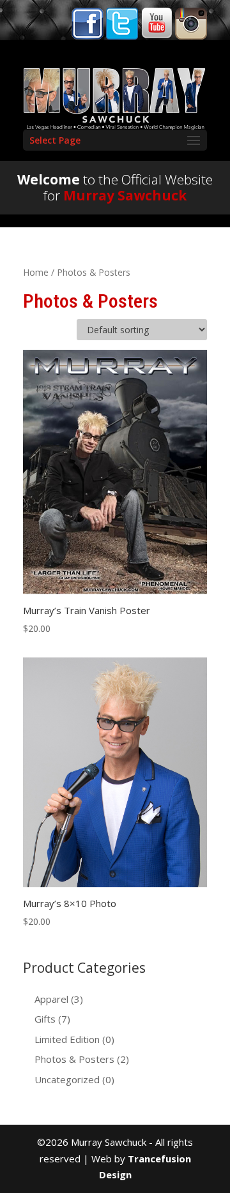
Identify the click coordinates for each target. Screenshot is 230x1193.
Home (36, 272)
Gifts (45, 1018)
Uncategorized (67, 1079)
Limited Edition (67, 1039)
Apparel (51, 999)
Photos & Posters (74, 1059)
